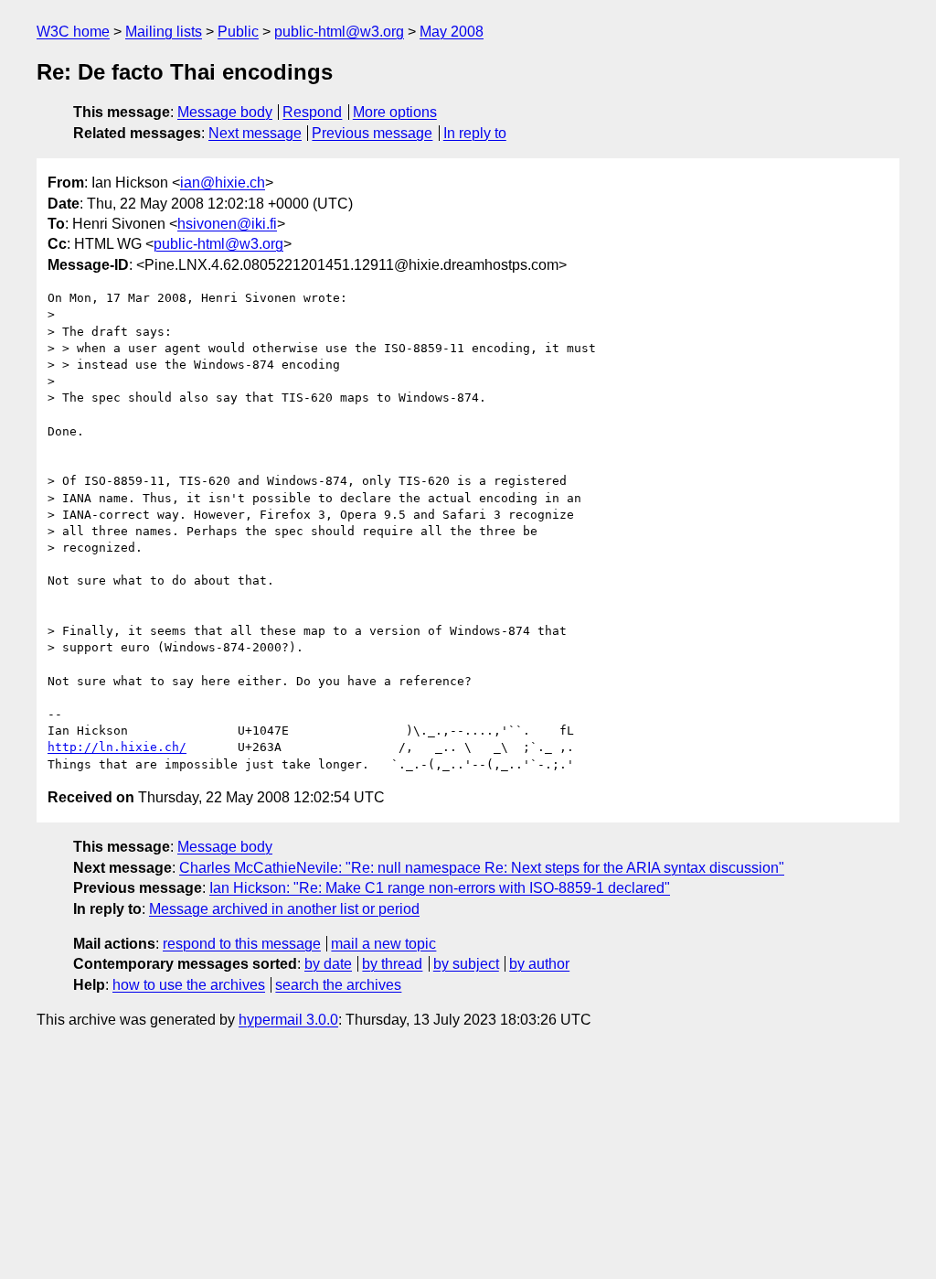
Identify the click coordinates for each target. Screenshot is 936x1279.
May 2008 (452, 31)
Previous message (372, 133)
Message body (224, 112)
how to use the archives (188, 985)
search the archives (338, 985)
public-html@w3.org (339, 31)
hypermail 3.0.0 (288, 1019)
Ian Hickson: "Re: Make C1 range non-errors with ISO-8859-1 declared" (439, 888)
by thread (392, 964)
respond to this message (242, 943)
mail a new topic (383, 943)
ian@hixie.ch (222, 182)
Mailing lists (163, 31)
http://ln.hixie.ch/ (117, 747)
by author (539, 964)
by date (328, 964)
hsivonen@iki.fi (227, 223)
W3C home (73, 31)
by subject (466, 964)
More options (395, 112)
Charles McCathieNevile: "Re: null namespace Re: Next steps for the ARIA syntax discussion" (481, 868)
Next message (255, 133)
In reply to (474, 133)
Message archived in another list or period (284, 909)
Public (238, 31)
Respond (312, 112)
